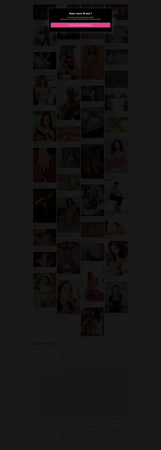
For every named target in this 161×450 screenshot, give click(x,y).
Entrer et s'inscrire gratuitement (80, 25)
